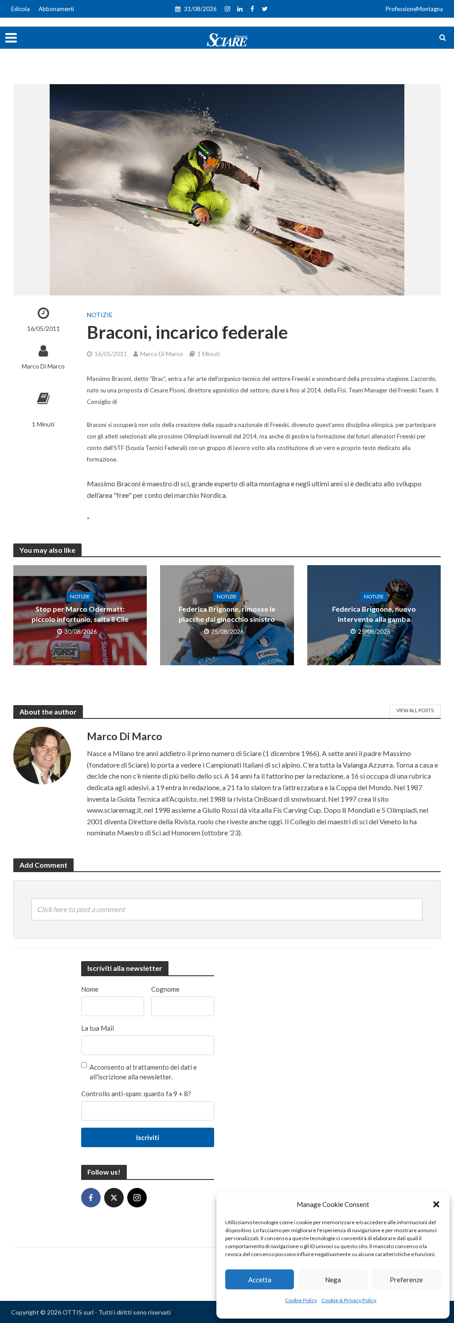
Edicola (20, 8)
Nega (333, 1280)
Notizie (100, 314)
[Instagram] (137, 1197)
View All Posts (415, 710)
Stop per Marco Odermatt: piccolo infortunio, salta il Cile (80, 614)
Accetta (259, 1280)
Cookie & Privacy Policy (348, 1300)
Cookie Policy (301, 1300)
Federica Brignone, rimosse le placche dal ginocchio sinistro (227, 614)
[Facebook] (91, 1197)
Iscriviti (147, 1137)
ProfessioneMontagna (414, 8)
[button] (436, 1204)
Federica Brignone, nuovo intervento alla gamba (374, 614)
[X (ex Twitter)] (114, 1197)
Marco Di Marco (43, 366)
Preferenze (406, 1280)
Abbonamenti (56, 8)
